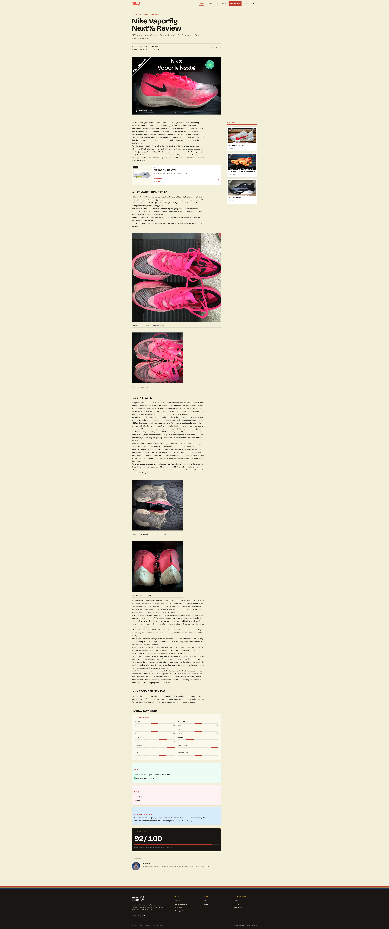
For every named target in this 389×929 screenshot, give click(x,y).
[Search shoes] (246, 4)
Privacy (236, 901)
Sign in (253, 3)
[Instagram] (144, 915)
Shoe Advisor (235, 3)
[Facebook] (134, 915)
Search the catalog (181, 904)
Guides (210, 3)
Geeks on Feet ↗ (239, 907)
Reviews (201, 3)
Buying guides (179, 911)
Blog (217, 3)
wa (220, 48)
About (224, 3)
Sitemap (236, 904)
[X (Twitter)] (139, 915)
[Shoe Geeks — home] (136, 3)
